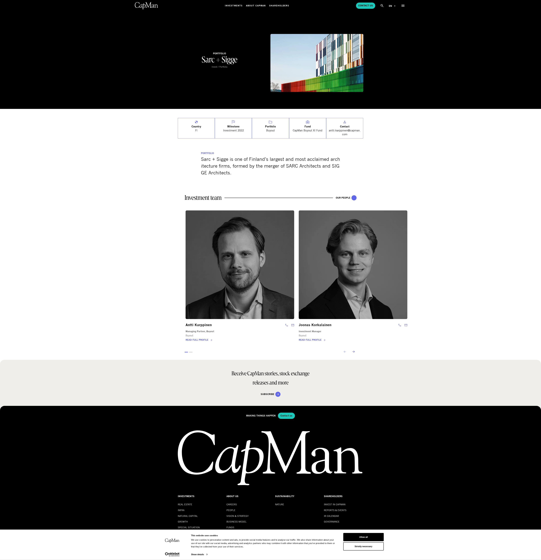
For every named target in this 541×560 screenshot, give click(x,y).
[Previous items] (345, 351)
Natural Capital (188, 515)
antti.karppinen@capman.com (345, 132)
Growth (183, 521)
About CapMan (256, 5)
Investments (234, 5)
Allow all (363, 537)
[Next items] (353, 351)
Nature (279, 504)
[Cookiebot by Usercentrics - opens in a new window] (172, 554)
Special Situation (189, 527)
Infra (181, 510)
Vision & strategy (237, 515)
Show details (197, 554)
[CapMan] (146, 6)
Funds (230, 527)
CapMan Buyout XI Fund (307, 130)
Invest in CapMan (334, 504)
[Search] (382, 6)
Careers (231, 504)
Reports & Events (335, 510)
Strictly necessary (363, 546)
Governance (331, 521)
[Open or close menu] (403, 6)
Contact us (365, 5)
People (230, 510)
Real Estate (185, 504)
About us (232, 496)
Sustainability (284, 496)
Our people (343, 197)
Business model (236, 521)
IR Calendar (331, 515)
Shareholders (279, 5)
